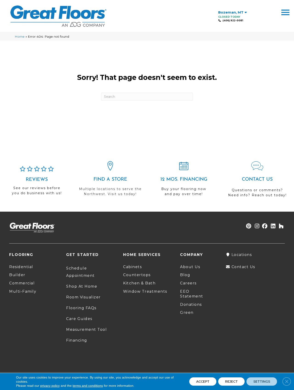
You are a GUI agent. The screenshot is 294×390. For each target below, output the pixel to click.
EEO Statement (191, 293)
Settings (261, 381)
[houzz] (280, 226)
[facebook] (264, 226)
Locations (241, 255)
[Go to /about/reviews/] (37, 182)
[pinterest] (248, 226)
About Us (190, 267)
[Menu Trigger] (285, 12)
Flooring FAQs (81, 308)
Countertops (137, 275)
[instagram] (256, 226)
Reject (231, 381)
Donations (191, 304)
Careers (188, 283)
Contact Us (242, 267)
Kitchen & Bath (139, 283)
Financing (76, 340)
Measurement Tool (86, 329)
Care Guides (79, 319)
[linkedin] (272, 226)
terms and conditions (88, 385)
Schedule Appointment (80, 272)
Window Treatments (145, 291)
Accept (202, 381)
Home (20, 36)
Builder (17, 275)
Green (187, 312)
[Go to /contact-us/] (257, 181)
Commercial (22, 283)
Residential (21, 267)
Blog (185, 275)
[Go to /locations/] (110, 180)
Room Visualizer (83, 297)
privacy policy (50, 385)
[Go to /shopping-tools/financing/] (184, 180)
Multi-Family (22, 291)
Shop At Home (81, 286)
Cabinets (132, 267)
